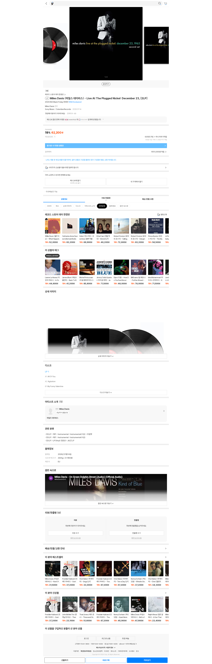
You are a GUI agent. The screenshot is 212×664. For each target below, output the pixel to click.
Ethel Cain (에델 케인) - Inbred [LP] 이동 (104, 230)
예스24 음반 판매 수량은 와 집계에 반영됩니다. (74, 119)
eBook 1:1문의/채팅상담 (127, 644)
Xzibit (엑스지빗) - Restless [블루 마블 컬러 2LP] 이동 (87, 230)
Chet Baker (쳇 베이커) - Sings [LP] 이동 (87, 573)
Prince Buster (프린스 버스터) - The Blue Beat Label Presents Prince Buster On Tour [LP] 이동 (155, 230)
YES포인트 (49, 137)
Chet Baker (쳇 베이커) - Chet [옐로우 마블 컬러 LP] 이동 (155, 573)
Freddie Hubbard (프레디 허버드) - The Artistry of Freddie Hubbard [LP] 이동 (104, 573)
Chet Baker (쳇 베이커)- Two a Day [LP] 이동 (121, 573)
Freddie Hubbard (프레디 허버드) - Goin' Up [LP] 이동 (70, 573)
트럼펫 (89, 434)
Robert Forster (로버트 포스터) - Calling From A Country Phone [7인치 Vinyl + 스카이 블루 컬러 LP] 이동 (121, 230)
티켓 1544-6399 (97, 644)
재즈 (54, 434)
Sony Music (49, 109)
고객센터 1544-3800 (82, 644)
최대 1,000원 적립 (158, 152)
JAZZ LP (70, 440)
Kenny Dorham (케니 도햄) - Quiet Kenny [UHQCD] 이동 (121, 609)
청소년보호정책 (97, 651)
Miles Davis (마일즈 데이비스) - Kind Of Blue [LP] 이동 (52, 573)
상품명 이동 (52, 272)
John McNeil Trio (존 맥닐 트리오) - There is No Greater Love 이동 (70, 609)
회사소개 (113, 651)
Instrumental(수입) (77, 434)
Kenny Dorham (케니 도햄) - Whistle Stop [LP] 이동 (138, 573)
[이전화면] (46, 3)
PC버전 (106, 651)
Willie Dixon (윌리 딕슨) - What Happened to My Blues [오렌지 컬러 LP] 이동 (52, 230)
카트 (166, 3)
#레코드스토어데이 (52, 256)
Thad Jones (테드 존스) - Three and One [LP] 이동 (87, 609)
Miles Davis (49, 106)
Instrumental (63, 434)
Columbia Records (63, 109)
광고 (137, 651)
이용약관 (76, 651)
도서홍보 (131, 651)
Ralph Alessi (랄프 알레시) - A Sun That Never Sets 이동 (155, 609)
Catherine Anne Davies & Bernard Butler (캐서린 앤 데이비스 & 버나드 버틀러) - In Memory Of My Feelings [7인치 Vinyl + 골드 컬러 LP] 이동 (70, 230)
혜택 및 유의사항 (75, 538)
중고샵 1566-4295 (111, 644)
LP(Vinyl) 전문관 (59, 440)
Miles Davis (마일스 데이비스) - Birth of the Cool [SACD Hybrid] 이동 (138, 609)
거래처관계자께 (122, 651)
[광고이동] (160, 3)
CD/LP (48, 434)
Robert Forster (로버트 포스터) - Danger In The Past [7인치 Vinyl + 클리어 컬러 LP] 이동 (138, 230)
